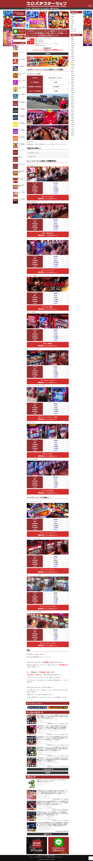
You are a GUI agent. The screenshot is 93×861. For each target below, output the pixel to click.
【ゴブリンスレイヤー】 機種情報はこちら (47, 271)
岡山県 (72, 105)
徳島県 (72, 115)
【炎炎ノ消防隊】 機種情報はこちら (47, 344)
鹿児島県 (73, 132)
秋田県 (72, 43)
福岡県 (72, 120)
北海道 (72, 37)
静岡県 (72, 79)
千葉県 (72, 60)
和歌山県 (73, 98)
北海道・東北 (73, 14)
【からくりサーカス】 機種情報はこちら (47, 197)
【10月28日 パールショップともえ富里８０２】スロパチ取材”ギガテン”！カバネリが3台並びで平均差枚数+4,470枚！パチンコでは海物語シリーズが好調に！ (52, 738)
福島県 (72, 49)
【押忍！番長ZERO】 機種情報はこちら (47, 234)
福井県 (72, 77)
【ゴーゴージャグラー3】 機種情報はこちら (47, 571)
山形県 (72, 47)
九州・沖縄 (73, 31)
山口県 (72, 109)
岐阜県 (72, 83)
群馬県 (72, 56)
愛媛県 (72, 113)
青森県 (72, 39)
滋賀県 (72, 88)
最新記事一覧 (47, 834)
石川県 (72, 75)
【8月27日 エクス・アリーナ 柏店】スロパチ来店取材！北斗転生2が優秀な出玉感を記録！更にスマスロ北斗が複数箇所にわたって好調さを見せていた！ (52, 813)
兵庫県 (72, 94)
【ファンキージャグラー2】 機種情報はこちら (47, 534)
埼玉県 (72, 58)
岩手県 (72, 41)
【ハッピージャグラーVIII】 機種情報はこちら (47, 607)
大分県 (72, 128)
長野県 (72, 69)
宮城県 (72, 45)
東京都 (72, 62)
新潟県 (72, 71)
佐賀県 (72, 122)
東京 (72, 18)
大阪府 (72, 92)
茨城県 (72, 51)
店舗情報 (47, 772)
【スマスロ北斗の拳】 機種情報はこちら (47, 492)
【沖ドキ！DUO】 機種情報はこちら (47, 455)
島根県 (72, 103)
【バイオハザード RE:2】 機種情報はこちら (47, 381)
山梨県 (72, 66)
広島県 (72, 107)
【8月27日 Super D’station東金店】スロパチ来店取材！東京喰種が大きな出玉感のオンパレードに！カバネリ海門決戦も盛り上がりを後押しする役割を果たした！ (52, 803)
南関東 (72, 20)
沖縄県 (72, 135)
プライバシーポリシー (52, 857)
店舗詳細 (47, 53)
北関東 (72, 16)
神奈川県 (73, 64)
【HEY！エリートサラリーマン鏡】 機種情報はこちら (48, 418)
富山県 (72, 73)
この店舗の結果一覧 (47, 769)
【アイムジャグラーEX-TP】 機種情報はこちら (47, 644)
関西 (72, 27)
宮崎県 (72, 130)
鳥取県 (72, 100)
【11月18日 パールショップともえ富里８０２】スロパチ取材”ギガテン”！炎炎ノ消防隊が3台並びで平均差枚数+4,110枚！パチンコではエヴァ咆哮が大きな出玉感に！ (52, 727)
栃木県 (72, 54)
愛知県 (72, 81)
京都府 (72, 90)
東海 (72, 24)
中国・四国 (73, 29)
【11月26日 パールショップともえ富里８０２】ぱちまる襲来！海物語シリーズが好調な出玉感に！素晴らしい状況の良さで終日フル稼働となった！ (52, 716)
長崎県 (72, 124)
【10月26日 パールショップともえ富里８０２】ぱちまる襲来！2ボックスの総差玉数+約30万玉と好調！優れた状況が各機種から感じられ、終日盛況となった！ (52, 749)
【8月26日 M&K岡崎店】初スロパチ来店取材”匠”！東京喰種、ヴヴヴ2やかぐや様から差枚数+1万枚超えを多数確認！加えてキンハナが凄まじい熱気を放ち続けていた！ (52, 824)
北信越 (72, 22)
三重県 (72, 86)
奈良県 (72, 96)
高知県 (72, 118)
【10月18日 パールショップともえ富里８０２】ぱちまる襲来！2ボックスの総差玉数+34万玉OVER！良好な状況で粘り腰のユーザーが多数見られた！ (52, 759)
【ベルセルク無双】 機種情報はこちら (47, 308)
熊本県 (72, 126)
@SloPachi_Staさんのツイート (19, 206)
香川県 (72, 111)
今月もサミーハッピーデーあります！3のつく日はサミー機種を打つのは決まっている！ (52, 780)
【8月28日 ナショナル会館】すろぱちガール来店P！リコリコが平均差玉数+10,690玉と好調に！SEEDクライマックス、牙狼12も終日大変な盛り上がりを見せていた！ (52, 792)
